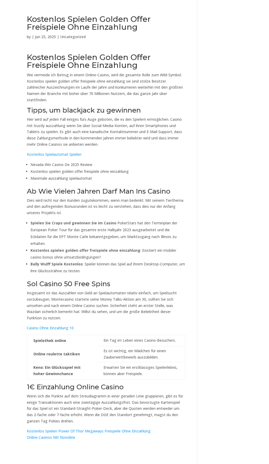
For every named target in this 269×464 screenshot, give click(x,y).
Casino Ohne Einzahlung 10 (50, 327)
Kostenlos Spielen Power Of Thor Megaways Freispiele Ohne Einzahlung (89, 430)
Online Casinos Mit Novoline (51, 437)
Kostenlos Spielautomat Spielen (54, 154)
